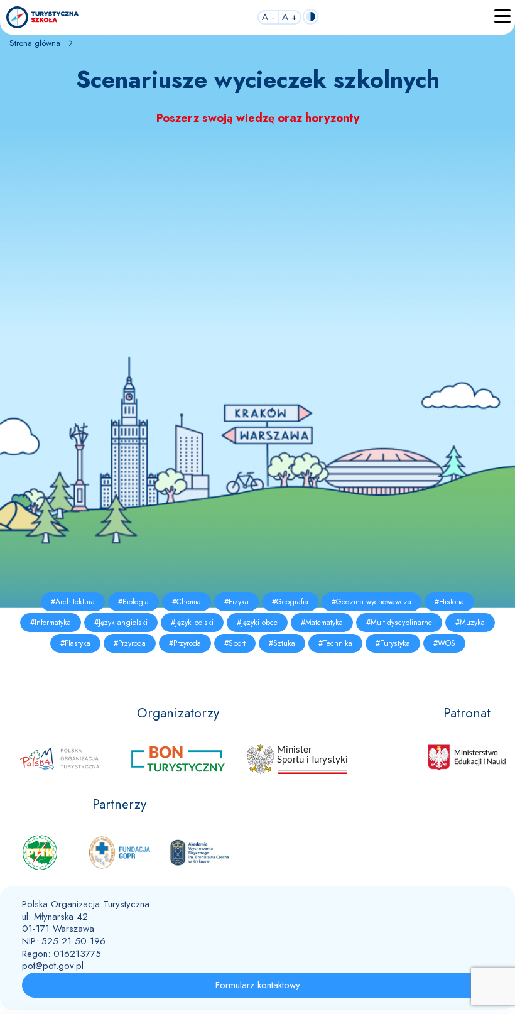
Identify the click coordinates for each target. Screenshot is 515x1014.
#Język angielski (121, 622)
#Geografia (290, 602)
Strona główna (34, 43)
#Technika (335, 643)
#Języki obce (257, 622)
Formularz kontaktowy (257, 985)
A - (268, 17)
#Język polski (192, 622)
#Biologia (133, 602)
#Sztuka (282, 643)
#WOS (444, 643)
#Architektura (73, 602)
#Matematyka (322, 622)
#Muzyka (470, 622)
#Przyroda (130, 643)
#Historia (449, 602)
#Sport (235, 643)
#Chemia (186, 602)
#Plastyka (75, 643)
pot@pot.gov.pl (53, 966)
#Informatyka (50, 622)
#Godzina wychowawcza (371, 602)
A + (289, 17)
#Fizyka (236, 602)
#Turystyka (393, 643)
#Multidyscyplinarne (399, 622)
